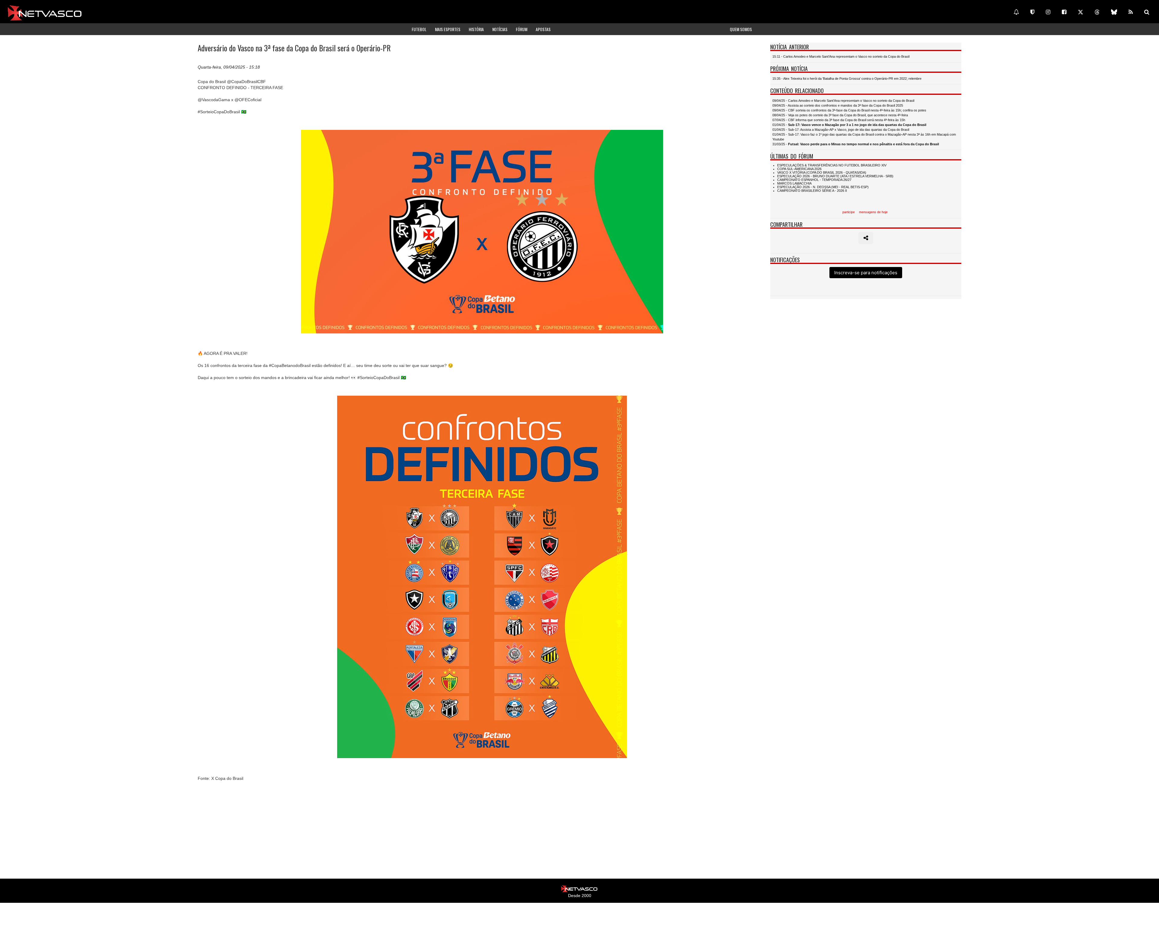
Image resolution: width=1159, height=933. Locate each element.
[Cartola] (1032, 12)
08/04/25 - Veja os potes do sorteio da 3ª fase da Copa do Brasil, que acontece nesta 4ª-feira (840, 115)
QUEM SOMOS (741, 29)
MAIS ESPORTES (447, 29)
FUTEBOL (419, 29)
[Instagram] (1048, 12)
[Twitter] (1080, 12)
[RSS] (1130, 12)
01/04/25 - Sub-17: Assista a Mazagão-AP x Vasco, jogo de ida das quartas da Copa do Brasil (840, 129)
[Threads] (1097, 12)
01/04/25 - (849, 125)
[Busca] (1146, 12)
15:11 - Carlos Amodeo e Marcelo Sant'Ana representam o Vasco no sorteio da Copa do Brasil (840, 56)
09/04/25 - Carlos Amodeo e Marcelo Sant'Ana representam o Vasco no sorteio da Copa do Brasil (843, 100)
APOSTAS (543, 29)
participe (848, 212)
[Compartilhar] (865, 238)
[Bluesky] (1114, 12)
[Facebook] (1064, 12)
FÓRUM (521, 29)
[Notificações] (1016, 12)
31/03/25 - (855, 144)
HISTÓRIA (476, 29)
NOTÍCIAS (499, 29)
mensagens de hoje (873, 212)
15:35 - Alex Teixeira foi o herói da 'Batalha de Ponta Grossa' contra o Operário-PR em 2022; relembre (846, 78)
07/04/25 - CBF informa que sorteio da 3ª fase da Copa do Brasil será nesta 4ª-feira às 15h (838, 120)
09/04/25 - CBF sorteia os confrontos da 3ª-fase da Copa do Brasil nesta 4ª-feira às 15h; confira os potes (849, 110)
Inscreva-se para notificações (865, 272)
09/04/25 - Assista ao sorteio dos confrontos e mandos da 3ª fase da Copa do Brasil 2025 (837, 105)
